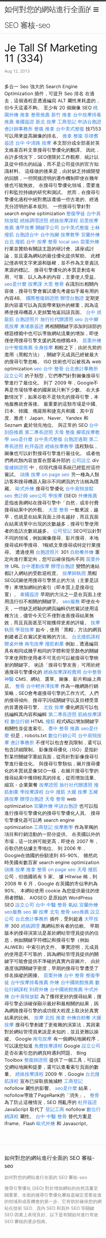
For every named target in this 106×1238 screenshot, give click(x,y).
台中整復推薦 (18, 347)
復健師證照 (16, 467)
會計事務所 (22, 742)
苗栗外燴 (89, 242)
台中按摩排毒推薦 (29, 982)
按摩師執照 (74, 573)
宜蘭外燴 (90, 234)
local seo (69, 242)
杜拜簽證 (34, 446)
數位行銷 (20, 721)
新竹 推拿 (61, 115)
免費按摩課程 (48, 1046)
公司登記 (62, 531)
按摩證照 (48, 785)
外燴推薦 (87, 495)
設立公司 (13, 376)
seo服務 (71, 601)
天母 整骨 (55, 799)
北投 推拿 (55, 1017)
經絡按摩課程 (64, 220)
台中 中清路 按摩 (33, 143)
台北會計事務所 (81, 369)
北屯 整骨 (60, 912)
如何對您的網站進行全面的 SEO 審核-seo (48, 17)
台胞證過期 (75, 439)
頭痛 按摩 (30, 474)
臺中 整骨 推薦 (64, 728)
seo (79, 319)
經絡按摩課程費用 (62, 672)
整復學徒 (75, 213)
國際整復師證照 (42, 298)
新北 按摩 (46, 122)
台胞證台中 (27, 234)
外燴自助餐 (78, 1017)
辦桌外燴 (13, 644)
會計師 (21, 495)
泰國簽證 (24, 122)
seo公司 (38, 495)
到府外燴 (38, 989)
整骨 (20, 686)
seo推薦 (80, 912)
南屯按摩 (34, 644)
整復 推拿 (44, 129)
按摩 (39, 1017)
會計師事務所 (18, 129)
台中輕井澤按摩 (42, 686)
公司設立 (81, 460)
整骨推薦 (40, 115)
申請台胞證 (89, 122)
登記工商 (54, 1109)
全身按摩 (43, 347)
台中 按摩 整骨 (41, 242)
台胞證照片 (27, 319)
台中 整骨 (53, 369)
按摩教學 (70, 234)
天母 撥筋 (87, 869)
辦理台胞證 (72, 298)
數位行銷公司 (62, 735)
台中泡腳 (49, 234)
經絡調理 (30, 926)
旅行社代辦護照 (56, 319)
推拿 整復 (72, 136)
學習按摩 (24, 630)
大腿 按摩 (77, 792)
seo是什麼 (15, 284)
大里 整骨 (54, 284)
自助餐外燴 (82, 552)
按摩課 (35, 284)
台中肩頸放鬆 (79, 488)
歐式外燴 (24, 488)
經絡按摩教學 (59, 446)
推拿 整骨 (36, 869)
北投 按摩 (54, 707)
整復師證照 (36, 1060)
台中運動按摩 (35, 566)
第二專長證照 (39, 432)
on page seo (55, 474)
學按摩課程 (32, 792)
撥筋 (50, 721)
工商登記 (66, 122)
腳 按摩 (40, 912)
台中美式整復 (70, 129)
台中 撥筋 (55, 792)
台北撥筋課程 (86, 637)
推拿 (24, 115)
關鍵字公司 (47, 227)
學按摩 (55, 495)
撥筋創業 (54, 644)
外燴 (54, 982)
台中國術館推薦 (77, 982)
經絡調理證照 (34, 220)
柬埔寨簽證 (32, 326)
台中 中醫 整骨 (51, 905)
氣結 (73, 905)
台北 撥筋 (14, 242)
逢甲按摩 (24, 227)
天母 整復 (64, 432)
